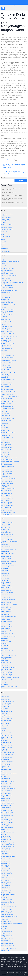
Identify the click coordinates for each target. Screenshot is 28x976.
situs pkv (3, 243)
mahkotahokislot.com (7, 389)
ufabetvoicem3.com (6, 820)
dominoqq (20, 957)
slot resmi (4, 222)
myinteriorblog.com (6, 882)
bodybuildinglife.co (6, 398)
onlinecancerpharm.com (8, 391)
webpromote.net (6, 618)
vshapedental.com (6, 899)
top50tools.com (5, 568)
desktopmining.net (6, 671)
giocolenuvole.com (6, 742)
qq (2, 244)
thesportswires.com (6, 352)
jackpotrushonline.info (7, 287)
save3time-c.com (6, 546)
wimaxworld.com (6, 602)
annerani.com (5, 573)
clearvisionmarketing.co (8, 856)
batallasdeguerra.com (7, 589)
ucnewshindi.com (6, 289)
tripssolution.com (6, 778)
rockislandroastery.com (7, 936)
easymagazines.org (6, 442)
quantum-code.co (6, 858)
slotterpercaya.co (6, 469)
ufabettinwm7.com (6, 495)
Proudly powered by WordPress (13, 972)
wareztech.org (5, 301)
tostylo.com (4, 318)
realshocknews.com (6, 403)
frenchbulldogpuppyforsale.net (10, 677)
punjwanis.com (5, 260)
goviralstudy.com (6, 662)
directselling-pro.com (7, 938)
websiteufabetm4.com (7, 826)
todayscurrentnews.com (8, 483)
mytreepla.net (5, 800)
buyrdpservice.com (6, 314)
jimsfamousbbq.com (7, 522)
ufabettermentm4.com (7, 492)
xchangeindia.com (6, 909)
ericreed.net (4, 638)
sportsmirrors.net (6, 367)
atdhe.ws (3, 631)
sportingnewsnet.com (7, 355)
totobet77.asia (5, 485)
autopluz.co (4, 544)
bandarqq (4, 957)
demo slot (4, 231)
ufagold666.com (5, 880)
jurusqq (3, 215)
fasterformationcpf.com (7, 309)
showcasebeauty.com (7, 560)
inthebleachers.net (6, 672)
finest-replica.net (6, 863)
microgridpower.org (6, 449)
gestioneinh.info (5, 865)
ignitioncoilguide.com (7, 943)
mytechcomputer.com (7, 945)
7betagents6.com (6, 786)
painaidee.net (5, 347)
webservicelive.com (6, 950)
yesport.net (4, 316)
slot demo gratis (5, 236)
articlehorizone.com (6, 783)
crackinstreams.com (6, 790)
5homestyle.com (5, 688)
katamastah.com (6, 420)
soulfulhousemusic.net (7, 475)
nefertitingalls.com (6, 718)
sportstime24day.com (7, 357)
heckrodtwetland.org (7, 633)
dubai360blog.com (6, 384)
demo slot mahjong (6, 224)
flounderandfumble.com (8, 838)
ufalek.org (4, 393)
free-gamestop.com (6, 295)
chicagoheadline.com (7, 704)
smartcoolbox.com (6, 471)
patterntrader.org (6, 410)
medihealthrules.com (7, 896)
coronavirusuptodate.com (8, 788)
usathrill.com (4, 897)
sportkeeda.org (5, 435)
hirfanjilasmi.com (6, 444)
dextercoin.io (4, 684)
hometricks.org (5, 446)
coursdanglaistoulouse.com (9, 531)
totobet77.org (5, 487)
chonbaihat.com (5, 614)
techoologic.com (6, 892)
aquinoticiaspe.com (6, 335)
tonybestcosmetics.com (8, 925)
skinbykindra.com (6, 930)
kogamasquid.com (6, 679)
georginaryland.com (6, 626)
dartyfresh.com (5, 733)
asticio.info (4, 425)
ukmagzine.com (5, 299)
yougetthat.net (5, 319)
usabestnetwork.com (7, 302)
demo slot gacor (5, 234)
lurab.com (4, 942)
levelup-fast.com (5, 798)
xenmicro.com (5, 730)
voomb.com (4, 377)
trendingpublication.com (8, 488)
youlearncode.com (6, 747)
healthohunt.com (6, 839)
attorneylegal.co (5, 376)
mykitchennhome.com (7, 650)
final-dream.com (5, 861)
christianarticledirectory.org (9, 686)
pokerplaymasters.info (7, 272)
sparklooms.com (5, 476)
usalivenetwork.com (7, 285)
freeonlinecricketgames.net (9, 604)
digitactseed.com (6, 769)
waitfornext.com (5, 855)
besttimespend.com (7, 437)
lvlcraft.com (4, 771)
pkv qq (3, 239)
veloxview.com (5, 509)
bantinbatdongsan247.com (9, 275)
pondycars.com (5, 889)
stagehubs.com (5, 696)
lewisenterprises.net (7, 735)
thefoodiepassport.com (7, 653)
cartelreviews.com (6, 764)
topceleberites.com (6, 810)
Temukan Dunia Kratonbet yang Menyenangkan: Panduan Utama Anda (13, 172)
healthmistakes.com (7, 406)
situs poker (22, 966)
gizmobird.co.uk (5, 527)
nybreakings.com (6, 904)
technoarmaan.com (6, 921)
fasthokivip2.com (6, 330)
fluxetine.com (5, 640)
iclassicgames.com (6, 326)
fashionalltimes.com (6, 918)
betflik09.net (4, 727)
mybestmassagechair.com (8, 636)
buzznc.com (4, 926)
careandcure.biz (5, 439)
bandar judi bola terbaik (8, 221)
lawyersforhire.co (6, 338)
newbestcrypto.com (7, 323)
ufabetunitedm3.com (7, 498)
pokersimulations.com (7, 802)
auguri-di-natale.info (7, 534)
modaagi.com (5, 584)
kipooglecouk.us (5, 648)
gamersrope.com (6, 292)
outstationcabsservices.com (9, 906)
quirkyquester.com (6, 464)
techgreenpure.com (7, 761)
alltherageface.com (6, 931)
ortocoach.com (5, 454)
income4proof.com (6, 722)
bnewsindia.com (5, 884)
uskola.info (4, 851)
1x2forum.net (4, 698)
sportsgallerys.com (6, 365)
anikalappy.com (5, 829)
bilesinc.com (4, 580)
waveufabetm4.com (7, 822)
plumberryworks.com (7, 459)
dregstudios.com (6, 590)
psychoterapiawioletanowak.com (10, 461)
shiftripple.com (5, 468)
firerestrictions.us (6, 607)
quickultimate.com (6, 463)
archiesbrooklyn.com (7, 609)
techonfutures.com (6, 890)
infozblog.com (5, 613)
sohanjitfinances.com (7, 473)
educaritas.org (5, 723)
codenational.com (6, 933)
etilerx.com (4, 834)
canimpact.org (5, 660)
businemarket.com (6, 340)
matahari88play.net (6, 342)
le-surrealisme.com (6, 558)
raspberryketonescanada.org (9, 894)
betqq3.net (4, 643)
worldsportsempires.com (8, 417)
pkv (2, 246)
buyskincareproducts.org (8, 676)
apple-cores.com (5, 665)
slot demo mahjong (6, 226)
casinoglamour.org (6, 682)
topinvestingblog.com (7, 566)
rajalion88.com (5, 708)
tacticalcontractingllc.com (8, 478)
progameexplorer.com (7, 935)
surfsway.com (5, 766)
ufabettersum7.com (6, 493)
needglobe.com (5, 452)
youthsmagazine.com (7, 345)
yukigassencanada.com (7, 781)
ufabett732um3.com (7, 849)
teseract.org (4, 870)
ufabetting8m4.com (7, 812)
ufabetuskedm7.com (7, 502)
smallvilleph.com (6, 585)
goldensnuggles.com (7, 311)
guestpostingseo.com (7, 268)
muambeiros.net (6, 611)
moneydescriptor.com (7, 343)
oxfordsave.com (5, 324)
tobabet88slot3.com (7, 481)
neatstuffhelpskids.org (7, 592)
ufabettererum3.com (7, 490)
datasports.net (5, 369)
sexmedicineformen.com (8, 466)
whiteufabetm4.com (7, 827)
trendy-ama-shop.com (7, 872)
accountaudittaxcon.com (8, 432)
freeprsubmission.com (7, 878)
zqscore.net (4, 422)
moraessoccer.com (6, 594)
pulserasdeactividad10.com (8, 667)
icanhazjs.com (5, 659)
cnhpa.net (4, 411)
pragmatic (4, 241)
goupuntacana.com (6, 710)
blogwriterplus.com (6, 266)
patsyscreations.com (7, 720)
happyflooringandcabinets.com (10, 396)
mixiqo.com (4, 451)
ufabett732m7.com (6, 873)
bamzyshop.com (5, 887)
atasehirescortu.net (6, 371)
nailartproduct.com (6, 768)
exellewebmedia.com (7, 294)
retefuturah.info (5, 841)
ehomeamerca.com (6, 757)
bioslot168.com (5, 947)
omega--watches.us (6, 537)
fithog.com (4, 623)
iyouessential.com (6, 744)
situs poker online (6, 217)
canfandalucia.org (6, 901)
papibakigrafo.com (6, 657)
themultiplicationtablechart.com (10, 681)
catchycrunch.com (6, 715)
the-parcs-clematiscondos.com (10, 261)
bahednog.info (5, 277)
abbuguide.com (5, 751)
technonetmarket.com (7, 846)
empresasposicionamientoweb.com (11, 923)
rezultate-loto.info (6, 805)
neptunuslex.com (6, 532)
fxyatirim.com (5, 749)
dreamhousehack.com (7, 913)
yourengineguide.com (7, 902)
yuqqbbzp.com (5, 785)
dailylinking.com (5, 739)
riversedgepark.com (6, 711)
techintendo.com (6, 759)
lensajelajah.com (5, 725)
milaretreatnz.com (6, 582)
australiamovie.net (6, 526)
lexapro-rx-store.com (7, 674)
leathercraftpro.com (6, 447)
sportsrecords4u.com (7, 809)
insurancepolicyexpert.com (9, 561)
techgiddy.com (5, 284)
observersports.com (6, 331)
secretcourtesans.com (7, 701)
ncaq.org (3, 728)
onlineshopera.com (6, 732)
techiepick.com (5, 885)
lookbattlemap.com (6, 313)
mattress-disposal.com (7, 394)
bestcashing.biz (5, 606)
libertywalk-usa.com (6, 524)
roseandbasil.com (6, 628)
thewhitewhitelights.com (8, 630)
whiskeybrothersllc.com (8, 512)
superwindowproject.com (8, 655)
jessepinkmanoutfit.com (8, 304)
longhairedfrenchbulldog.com (9, 336)
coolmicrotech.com (6, 911)
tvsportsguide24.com (7, 381)
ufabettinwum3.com (7, 497)
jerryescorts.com (5, 374)
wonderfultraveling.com (8, 599)
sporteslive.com (5, 359)
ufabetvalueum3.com (7, 815)
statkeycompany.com (7, 563)
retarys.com (4, 307)
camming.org (5, 706)
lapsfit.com (4, 797)
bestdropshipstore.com (7, 762)
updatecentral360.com (7, 418)
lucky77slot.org (5, 386)
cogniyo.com (4, 440)
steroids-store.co (5, 619)
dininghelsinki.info (6, 831)
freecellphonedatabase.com (9, 290)
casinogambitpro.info (7, 270)
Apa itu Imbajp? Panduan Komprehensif (12, 195)
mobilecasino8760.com (7, 642)
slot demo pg (5, 238)
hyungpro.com (5, 353)
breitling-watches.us (7, 539)
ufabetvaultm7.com (6, 817)
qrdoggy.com (5, 400)
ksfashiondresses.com (7, 408)
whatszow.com (5, 756)
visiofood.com (5, 875)
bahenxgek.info (5, 278)
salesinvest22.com (6, 868)
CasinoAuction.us (6, 647)
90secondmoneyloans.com (9, 773)
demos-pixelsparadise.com (8, 549)
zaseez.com (4, 713)
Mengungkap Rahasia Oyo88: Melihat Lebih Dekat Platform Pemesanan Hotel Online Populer (13, 166)
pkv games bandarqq (7, 214)
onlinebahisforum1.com (7, 703)
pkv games (11, 959)
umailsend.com (5, 306)
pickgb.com (4, 405)
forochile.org (4, 595)
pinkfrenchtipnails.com (7, 362)
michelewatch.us (6, 536)
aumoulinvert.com (6, 652)
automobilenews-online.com (9, 916)
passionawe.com (5, 456)
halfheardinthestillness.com (9, 635)
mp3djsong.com (5, 529)
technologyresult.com (7, 752)
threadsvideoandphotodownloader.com (12, 282)
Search (3, 177)
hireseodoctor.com (6, 795)
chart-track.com (5, 597)
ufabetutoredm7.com (7, 505)
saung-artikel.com (6, 328)
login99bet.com (5, 699)
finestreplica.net (5, 836)
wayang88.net (5, 824)
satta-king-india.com (7, 780)
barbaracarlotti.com (6, 669)
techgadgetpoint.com (7, 379)
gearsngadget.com (6, 793)
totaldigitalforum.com (7, 919)
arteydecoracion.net (6, 621)
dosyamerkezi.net (6, 556)
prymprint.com (5, 434)
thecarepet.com (5, 265)
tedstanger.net (5, 848)
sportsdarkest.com (6, 348)
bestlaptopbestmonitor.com (9, 624)
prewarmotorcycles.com (8, 553)
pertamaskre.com (6, 280)
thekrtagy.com (5, 907)
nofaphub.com (5, 716)
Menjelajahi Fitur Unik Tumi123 (9, 192)
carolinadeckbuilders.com (8, 565)
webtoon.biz (4, 350)
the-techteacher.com (7, 914)
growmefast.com (6, 388)
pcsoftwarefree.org (6, 737)
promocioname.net (6, 601)
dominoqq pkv (11, 957)
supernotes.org (5, 415)
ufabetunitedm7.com (7, 500)
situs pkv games (5, 251)
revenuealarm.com (6, 940)
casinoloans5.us (5, 645)
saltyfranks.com (5, 572)
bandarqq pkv (5, 248)
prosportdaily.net (6, 867)
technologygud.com (7, 401)
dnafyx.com (4, 740)
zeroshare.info (5, 578)
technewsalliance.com (7, 844)
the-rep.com (4, 570)
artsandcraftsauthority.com (8, 948)
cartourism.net (5, 664)
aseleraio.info (4, 423)
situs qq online (5, 219)
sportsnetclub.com (6, 321)
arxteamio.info (5, 429)
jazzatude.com (5, 575)
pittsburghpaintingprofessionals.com (11, 458)
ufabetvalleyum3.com (7, 507)
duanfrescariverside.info (8, 832)
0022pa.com (4, 577)
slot (20, 160)
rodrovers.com (5, 776)
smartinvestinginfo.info (7, 843)
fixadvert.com (5, 543)
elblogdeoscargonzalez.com (9, 616)
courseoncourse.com (7, 273)
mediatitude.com (6, 551)
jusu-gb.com (4, 263)
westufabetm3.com (6, 510)
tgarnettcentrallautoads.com (9, 541)
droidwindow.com (6, 877)
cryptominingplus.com (7, 333)
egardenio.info (5, 427)
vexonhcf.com (5, 548)
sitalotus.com (5, 413)
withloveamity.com (6, 745)
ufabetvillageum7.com (7, 819)
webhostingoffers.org (7, 754)
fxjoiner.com (4, 928)
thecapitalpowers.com (7, 480)
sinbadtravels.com (6, 297)
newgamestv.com (6, 364)
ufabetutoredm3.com (7, 504)
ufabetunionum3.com (7, 814)
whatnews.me (5, 860)
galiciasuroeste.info (6, 587)
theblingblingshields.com (8, 360)
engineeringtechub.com (8, 372)
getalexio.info (5, 430)
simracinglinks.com (6, 555)
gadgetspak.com (6, 791)
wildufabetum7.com (6, 514)
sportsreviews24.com (7, 382)
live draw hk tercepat (7, 229)
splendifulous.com (6, 807)
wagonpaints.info (6, 853)
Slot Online (10, 160)
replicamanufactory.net (7, 803)
